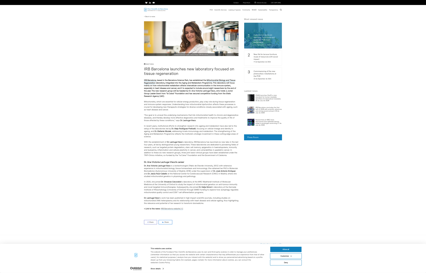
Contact (236, 3)
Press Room (246, 3)
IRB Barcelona (150, 80)
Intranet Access (261, 3)
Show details (156, 269)
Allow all (286, 249)
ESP (276, 3)
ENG (279, 3)
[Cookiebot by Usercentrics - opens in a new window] (136, 268)
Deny (286, 263)
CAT (272, 3)
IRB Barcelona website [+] (172, 209)
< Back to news (149, 16)
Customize (284, 256)
